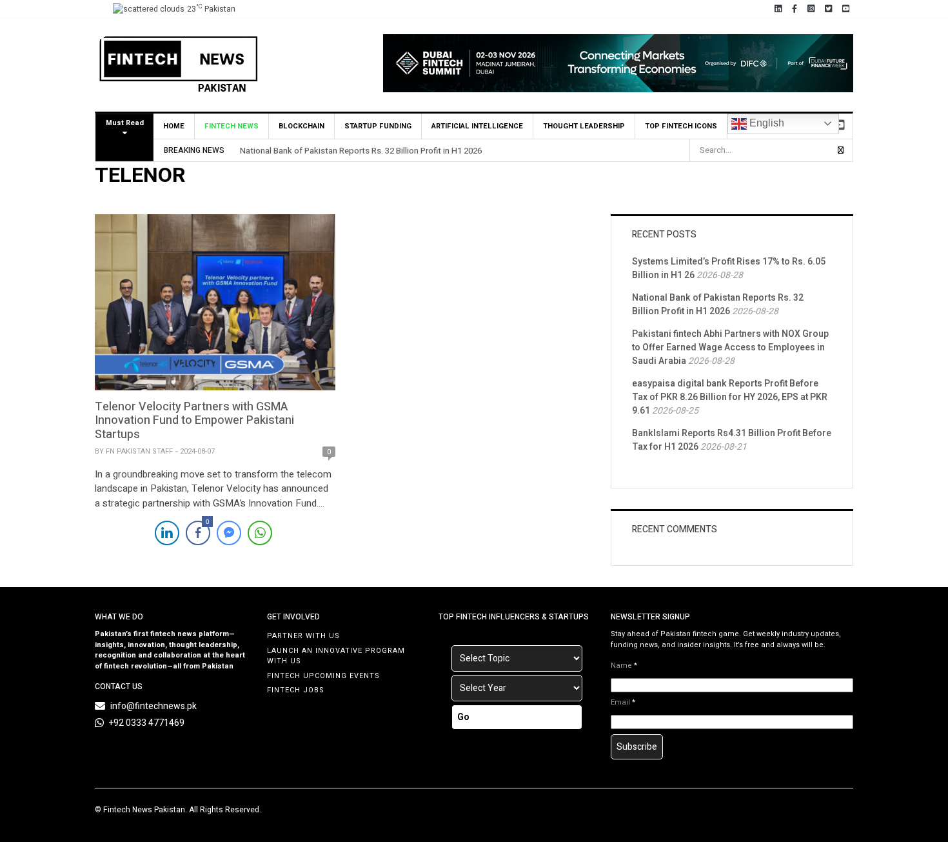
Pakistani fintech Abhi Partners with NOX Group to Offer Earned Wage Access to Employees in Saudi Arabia (730, 347)
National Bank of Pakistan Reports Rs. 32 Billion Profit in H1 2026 (361, 151)
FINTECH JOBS (295, 690)
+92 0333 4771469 (146, 723)
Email (623, 702)
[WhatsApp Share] (260, 533)
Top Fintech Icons (681, 126)
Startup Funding (377, 126)
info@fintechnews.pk (153, 706)
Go (463, 717)
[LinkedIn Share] (167, 533)
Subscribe (637, 747)
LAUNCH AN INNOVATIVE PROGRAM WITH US (336, 656)
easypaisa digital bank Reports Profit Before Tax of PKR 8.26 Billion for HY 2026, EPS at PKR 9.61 (729, 397)
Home (173, 126)
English (765, 122)
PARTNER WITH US (303, 635)
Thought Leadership (584, 126)
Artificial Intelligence (477, 126)
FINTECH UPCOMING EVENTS (323, 675)
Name (624, 666)
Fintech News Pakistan (144, 810)
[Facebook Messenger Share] (229, 533)
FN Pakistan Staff (139, 451)
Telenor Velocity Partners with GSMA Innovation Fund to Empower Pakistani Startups (194, 420)
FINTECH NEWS (231, 126)
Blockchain (301, 126)
